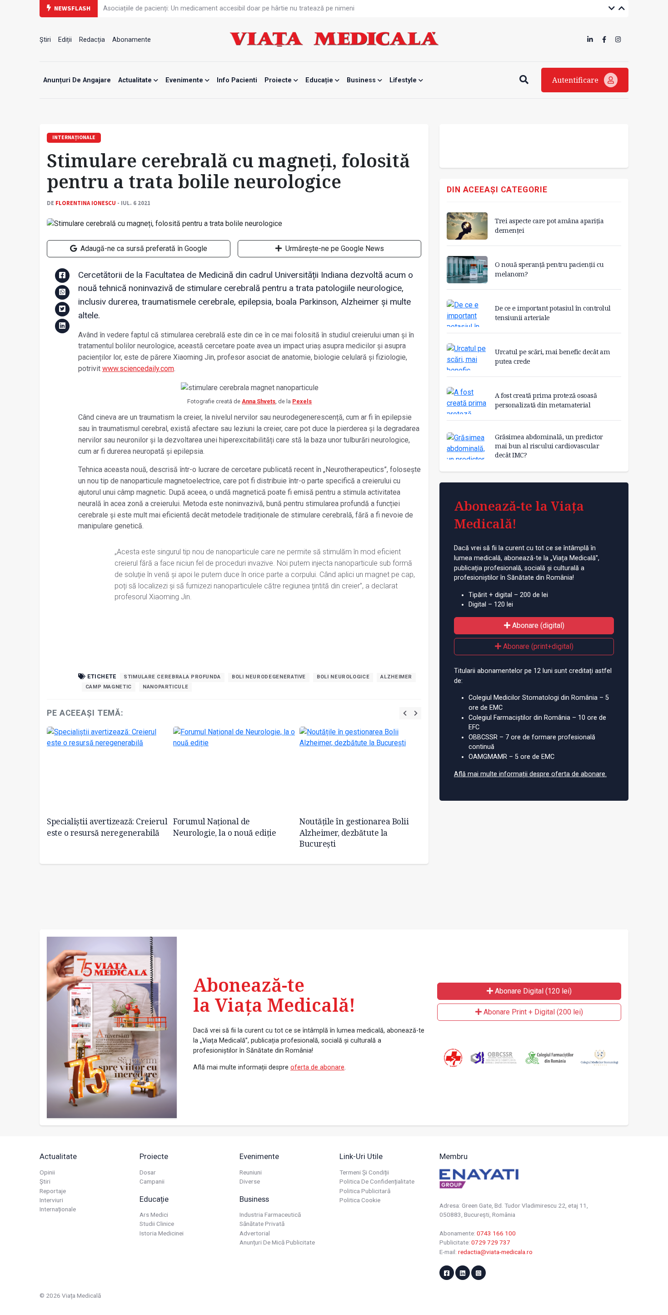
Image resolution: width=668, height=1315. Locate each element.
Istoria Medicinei (162, 1233)
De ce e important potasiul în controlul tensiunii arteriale (553, 312)
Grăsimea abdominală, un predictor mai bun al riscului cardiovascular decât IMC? (549, 445)
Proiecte (279, 80)
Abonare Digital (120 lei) (532, 991)
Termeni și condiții (364, 1172)
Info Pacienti (237, 80)
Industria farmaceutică (270, 1214)
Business (362, 80)
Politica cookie (359, 1200)
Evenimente (185, 80)
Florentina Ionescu (85, 202)
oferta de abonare (317, 1067)
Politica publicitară (364, 1191)
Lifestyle (404, 80)
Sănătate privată (261, 1223)
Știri (45, 40)
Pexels (302, 401)
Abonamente (131, 40)
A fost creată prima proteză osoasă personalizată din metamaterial (546, 400)
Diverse (249, 1181)
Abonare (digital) (537, 625)
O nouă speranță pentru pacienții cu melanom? (549, 269)
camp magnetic (108, 687)
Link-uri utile (361, 1156)
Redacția (92, 40)
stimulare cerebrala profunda (172, 677)
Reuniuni (250, 1172)
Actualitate (136, 80)
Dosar (148, 1172)
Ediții (65, 40)
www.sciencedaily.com (138, 368)
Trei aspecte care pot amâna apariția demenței (549, 225)
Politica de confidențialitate (376, 1181)
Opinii (47, 1172)
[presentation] (404, 713)
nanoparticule (165, 687)
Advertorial (254, 1233)
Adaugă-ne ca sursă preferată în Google (143, 248)
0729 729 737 (490, 1242)
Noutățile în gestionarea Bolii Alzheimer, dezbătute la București (354, 832)
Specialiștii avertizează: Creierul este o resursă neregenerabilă (107, 827)
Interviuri (51, 1200)
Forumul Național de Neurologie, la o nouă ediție (224, 827)
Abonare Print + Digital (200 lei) (532, 1012)
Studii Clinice (157, 1223)
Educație (320, 80)
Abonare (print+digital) (537, 646)
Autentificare (576, 80)
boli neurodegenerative (269, 677)
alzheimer (396, 677)
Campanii (152, 1181)
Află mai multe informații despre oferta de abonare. (530, 774)
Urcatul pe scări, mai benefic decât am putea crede (552, 356)
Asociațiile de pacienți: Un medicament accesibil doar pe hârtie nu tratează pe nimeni (228, 8)
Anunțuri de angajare (77, 80)
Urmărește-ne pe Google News (334, 248)
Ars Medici (154, 1214)
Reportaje (53, 1191)
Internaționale (58, 1209)
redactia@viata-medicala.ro (495, 1251)
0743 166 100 (496, 1233)
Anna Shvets (258, 401)
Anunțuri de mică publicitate (277, 1242)
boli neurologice (343, 677)
